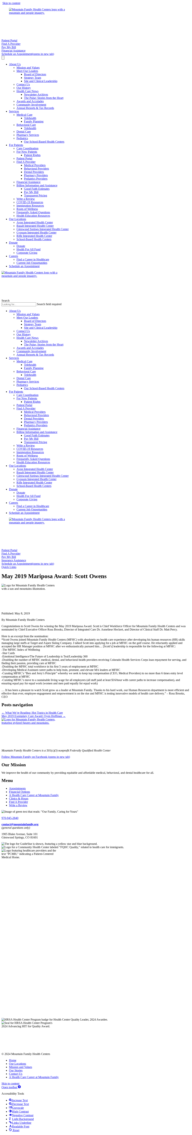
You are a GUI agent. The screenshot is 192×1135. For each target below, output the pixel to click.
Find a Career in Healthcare (32, 259)
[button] (9, 567)
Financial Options (19, 791)
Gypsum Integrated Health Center (36, 232)
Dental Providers (34, 172)
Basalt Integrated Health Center (35, 225)
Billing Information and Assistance (36, 185)
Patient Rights (32, 155)
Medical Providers (35, 165)
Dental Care (23, 131)
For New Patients (26, 151)
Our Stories (15, 1070)
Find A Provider (25, 161)
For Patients (16, 145)
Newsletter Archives (36, 94)
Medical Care (24, 114)
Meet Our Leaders (27, 71)
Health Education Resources (33, 215)
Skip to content (11, 3)
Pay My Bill (31, 192)
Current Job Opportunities (31, 262)
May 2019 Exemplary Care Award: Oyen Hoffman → (34, 716)
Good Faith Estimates (37, 188)
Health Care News (27, 91)
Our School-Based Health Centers (44, 141)
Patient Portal (24, 158)
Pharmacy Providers (36, 175)
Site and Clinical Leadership (40, 81)
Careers (13, 256)
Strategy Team (32, 77)
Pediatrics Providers (35, 178)
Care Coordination (27, 148)
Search (6, 300)
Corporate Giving (26, 252)
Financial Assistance (28, 182)
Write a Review (25, 198)
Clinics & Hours (18, 798)
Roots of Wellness (27, 209)
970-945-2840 (10, 818)
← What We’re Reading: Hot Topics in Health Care (32, 712)
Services (14, 111)
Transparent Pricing (35, 195)
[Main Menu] (3, 58)
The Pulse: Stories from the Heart (43, 97)
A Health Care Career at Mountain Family (34, 795)
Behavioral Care (26, 124)
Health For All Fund (28, 249)
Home (12, 1060)
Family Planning (34, 121)
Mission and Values (28, 67)
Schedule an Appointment (24, 266)
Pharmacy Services (27, 134)
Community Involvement (31, 104)
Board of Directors (35, 74)
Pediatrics (22, 138)
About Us (15, 64)
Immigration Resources (30, 205)
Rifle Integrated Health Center (34, 235)
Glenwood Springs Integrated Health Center (42, 229)
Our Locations (17, 219)
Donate (13, 242)
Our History (23, 87)
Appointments (17, 788)
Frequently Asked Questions (33, 212)
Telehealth (30, 118)
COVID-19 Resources (29, 202)
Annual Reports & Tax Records (35, 108)
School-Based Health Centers (33, 239)
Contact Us (23, 84)
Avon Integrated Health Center (34, 222)
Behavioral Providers (36, 168)
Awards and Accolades (30, 101)
